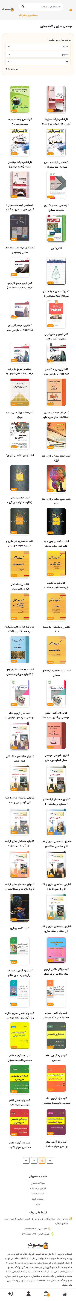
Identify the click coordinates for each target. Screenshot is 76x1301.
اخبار (38, 1204)
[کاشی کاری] (56, 255)
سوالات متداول (38, 1183)
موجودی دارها (11, 69)
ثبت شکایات (38, 1194)
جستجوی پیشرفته (28, 15)
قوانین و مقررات (38, 1188)
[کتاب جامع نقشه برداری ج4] (20, 462)
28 (34, 1161)
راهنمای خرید (38, 1199)
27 (42, 1161)
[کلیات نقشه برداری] (19, 935)
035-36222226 (29, 1234)
